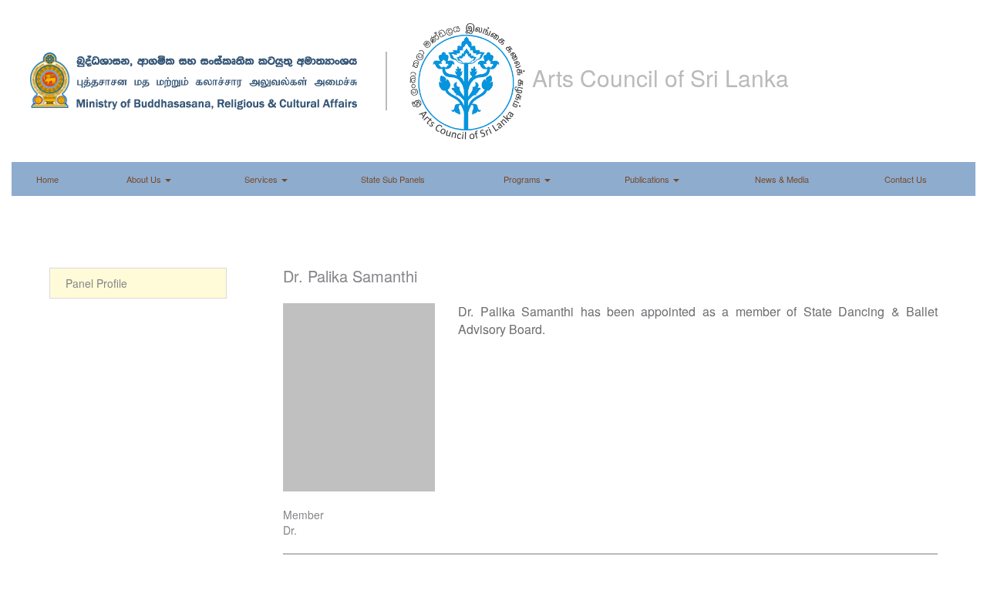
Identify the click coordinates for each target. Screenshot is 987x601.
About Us (144, 179)
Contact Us (905, 179)
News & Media (782, 179)
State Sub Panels (393, 179)
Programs (523, 179)
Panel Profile (96, 283)
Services (262, 179)
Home (47, 179)
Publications (648, 179)
